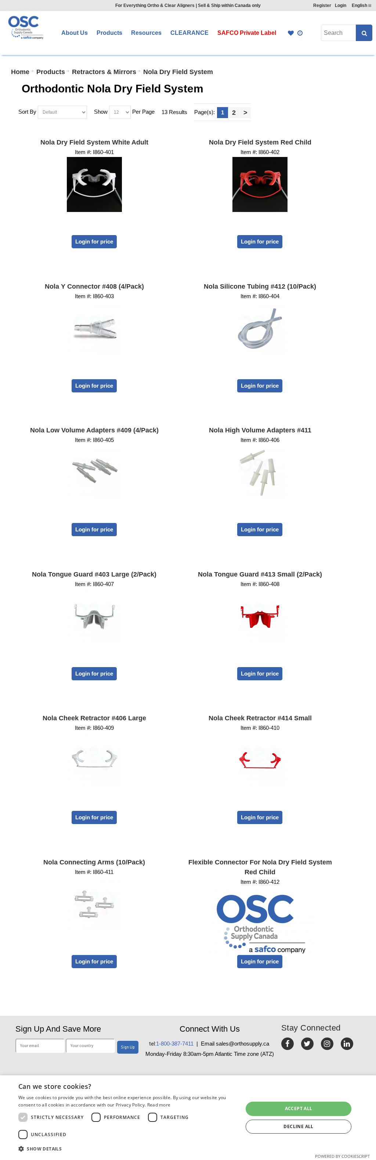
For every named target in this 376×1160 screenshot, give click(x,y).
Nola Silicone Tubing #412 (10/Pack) (260, 286)
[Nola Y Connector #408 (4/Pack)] (94, 328)
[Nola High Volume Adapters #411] (260, 472)
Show (101, 112)
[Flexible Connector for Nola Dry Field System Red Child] (260, 923)
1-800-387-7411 (171, 1043)
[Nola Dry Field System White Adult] (94, 184)
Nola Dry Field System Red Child (260, 142)
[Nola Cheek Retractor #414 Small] (260, 760)
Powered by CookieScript (342, 1156)
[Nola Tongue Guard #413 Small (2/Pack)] (260, 616)
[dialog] (188, 1117)
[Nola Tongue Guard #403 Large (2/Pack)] (94, 616)
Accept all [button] (298, 1108)
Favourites (291, 33)
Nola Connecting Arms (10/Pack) (94, 862)
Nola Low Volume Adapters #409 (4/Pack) (94, 430)
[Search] (364, 33)
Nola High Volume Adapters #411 (260, 430)
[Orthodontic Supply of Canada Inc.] (25, 27)
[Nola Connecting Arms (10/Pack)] (94, 904)
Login (340, 5)
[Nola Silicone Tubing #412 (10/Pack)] (260, 328)
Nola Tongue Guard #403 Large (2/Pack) (94, 574)
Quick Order (300, 33)
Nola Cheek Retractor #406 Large (94, 718)
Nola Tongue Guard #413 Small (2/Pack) (260, 574)
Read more (159, 1105)
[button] (127, 1148)
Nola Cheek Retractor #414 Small (260, 718)
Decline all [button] (298, 1126)
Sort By (27, 112)
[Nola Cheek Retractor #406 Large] (94, 760)
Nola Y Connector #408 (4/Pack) (94, 286)
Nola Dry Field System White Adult (94, 142)
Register (322, 5)
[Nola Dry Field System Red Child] (260, 184)
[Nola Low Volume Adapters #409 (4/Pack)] (94, 472)
